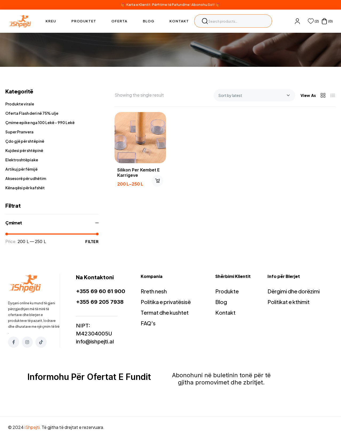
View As (308, 95)
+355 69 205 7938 (100, 302)
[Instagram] (27, 342)
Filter (92, 241)
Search (205, 21)
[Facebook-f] (13, 342)
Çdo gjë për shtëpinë (24, 141)
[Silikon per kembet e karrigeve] (140, 137)
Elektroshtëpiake (21, 159)
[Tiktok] (41, 342)
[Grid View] (323, 95)
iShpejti (32, 427)
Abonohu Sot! (203, 4)
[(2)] (310, 21)
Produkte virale (19, 103)
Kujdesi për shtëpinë (24, 150)
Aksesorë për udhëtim (25, 178)
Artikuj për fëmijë (21, 169)
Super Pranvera (19, 131)
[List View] (333, 95)
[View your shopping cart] (324, 21)
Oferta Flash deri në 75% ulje (31, 113)
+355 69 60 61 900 (100, 291)
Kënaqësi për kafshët (25, 187)
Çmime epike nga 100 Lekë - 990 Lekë (40, 122)
